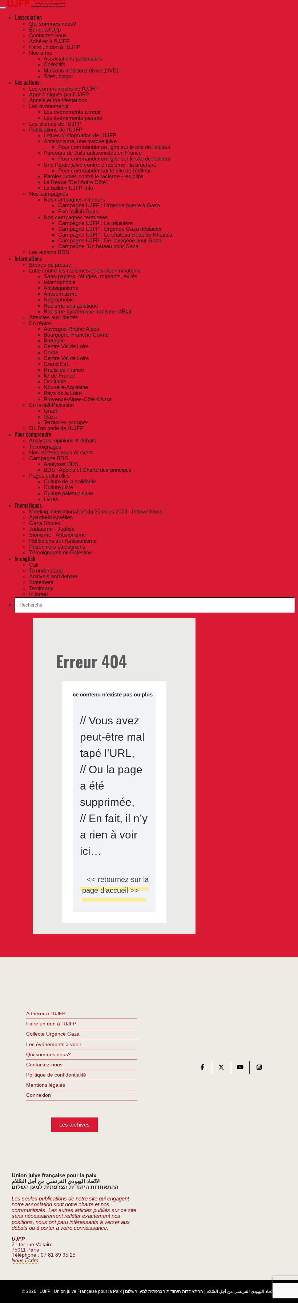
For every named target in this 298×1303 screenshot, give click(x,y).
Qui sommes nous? (48, 1054)
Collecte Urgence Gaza (53, 1034)
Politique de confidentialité (56, 1075)
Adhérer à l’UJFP (45, 1013)
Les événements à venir (53, 1044)
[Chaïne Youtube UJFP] (240, 1069)
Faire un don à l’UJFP (51, 1024)
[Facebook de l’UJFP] (202, 1069)
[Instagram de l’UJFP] (259, 1069)
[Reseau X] (221, 1069)
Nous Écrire (25, 1260)
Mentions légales (45, 1085)
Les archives (74, 1124)
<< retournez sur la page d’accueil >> (115, 884)
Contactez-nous (44, 1064)
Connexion (38, 1095)
